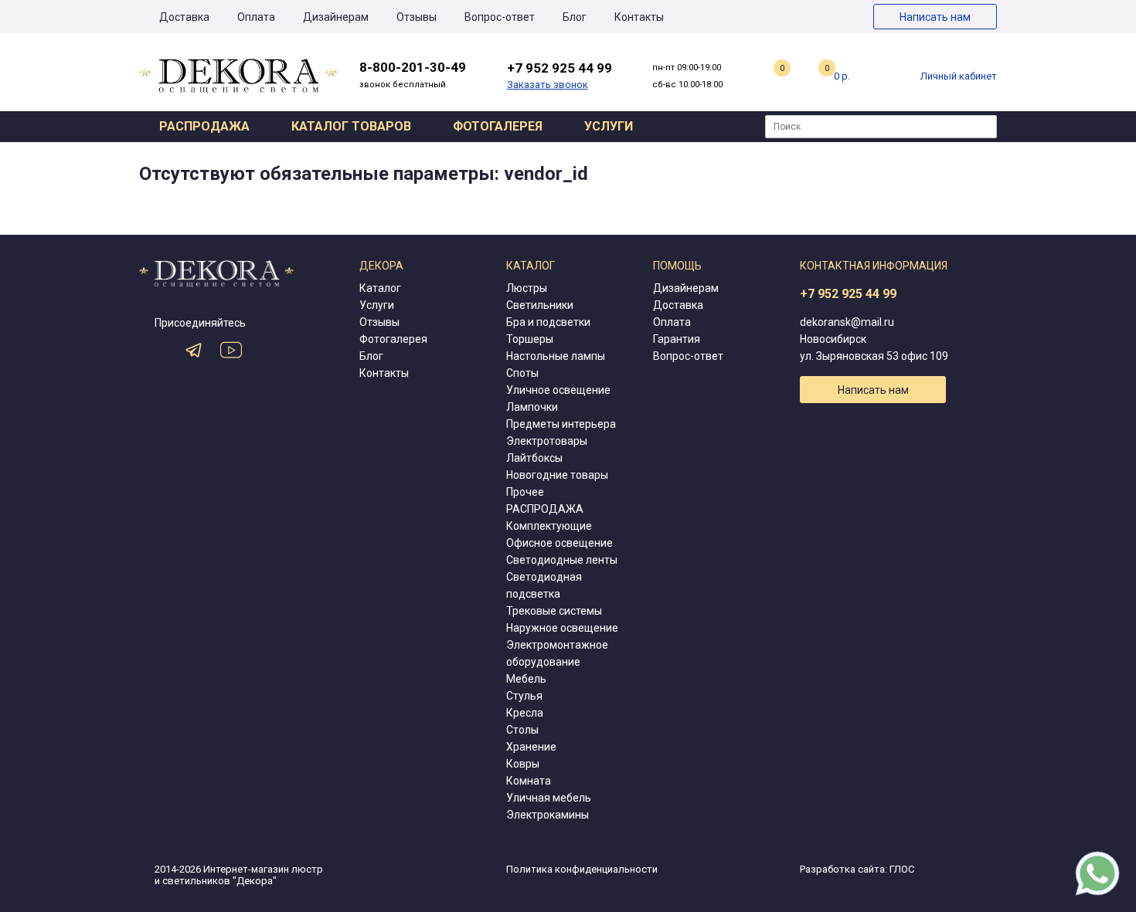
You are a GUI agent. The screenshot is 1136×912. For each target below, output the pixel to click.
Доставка (184, 17)
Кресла (524, 713)
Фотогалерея (497, 126)
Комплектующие (549, 526)
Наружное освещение (562, 628)
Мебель (526, 679)
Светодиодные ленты (561, 560)
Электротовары (546, 441)
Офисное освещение (559, 543)
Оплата (256, 17)
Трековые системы (554, 611)
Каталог (380, 288)
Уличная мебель (548, 798)
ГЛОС (901, 869)
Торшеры (529, 339)
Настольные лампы (555, 356)
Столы (522, 730)
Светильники (539, 305)
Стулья (524, 696)
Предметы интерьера (561, 424)
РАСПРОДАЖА (544, 509)
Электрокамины (547, 815)
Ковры (522, 764)
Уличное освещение (558, 390)
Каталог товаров (351, 126)
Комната (528, 781)
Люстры (526, 288)
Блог (575, 17)
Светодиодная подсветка (544, 585)
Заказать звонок (547, 84)
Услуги (608, 126)
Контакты (639, 17)
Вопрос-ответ (499, 17)
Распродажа (204, 126)
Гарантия (676, 339)
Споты (522, 373)
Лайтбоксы (534, 458)
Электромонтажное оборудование (557, 653)
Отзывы (416, 17)
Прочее (525, 492)
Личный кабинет (958, 76)
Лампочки (532, 407)
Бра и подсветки (548, 322)
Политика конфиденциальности (582, 869)
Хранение (531, 747)
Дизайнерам (336, 17)
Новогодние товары (557, 475)
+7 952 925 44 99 (848, 293)
